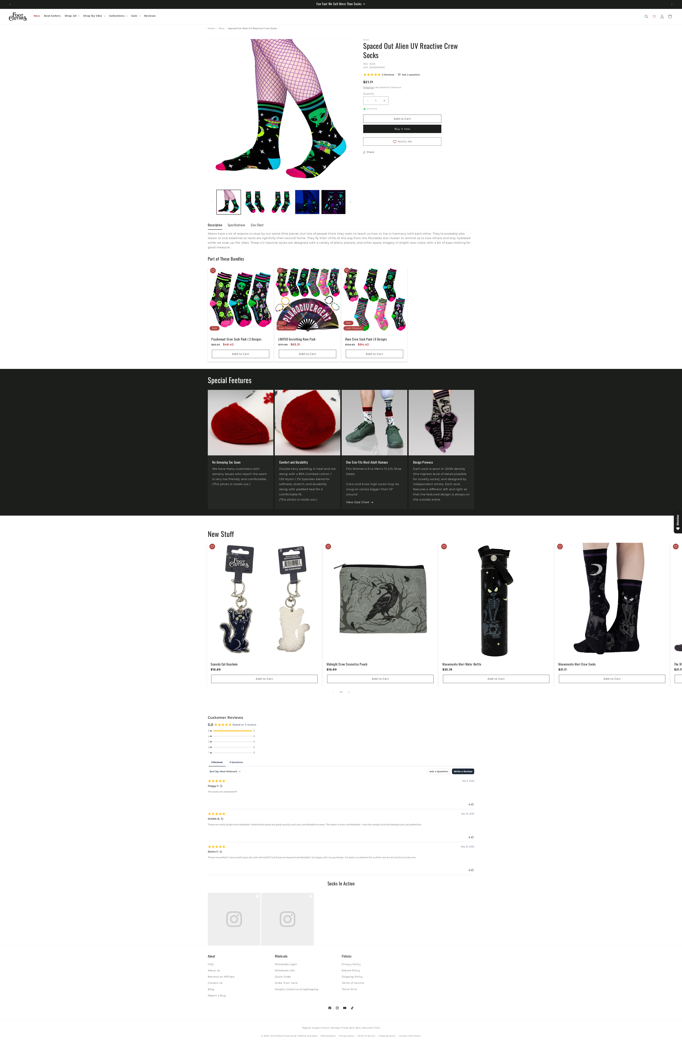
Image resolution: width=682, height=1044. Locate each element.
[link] (234, 919)
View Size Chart (358, 502)
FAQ (211, 964)
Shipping (368, 87)
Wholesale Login (286, 964)
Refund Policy (351, 970)
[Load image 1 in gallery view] (228, 202)
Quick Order (283, 976)
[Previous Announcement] (10, 4)
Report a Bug (217, 995)
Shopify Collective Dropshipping (296, 989)
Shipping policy (387, 1036)
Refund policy (328, 1036)
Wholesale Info (285, 970)
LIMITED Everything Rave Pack (297, 339)
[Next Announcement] (672, 4)
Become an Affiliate (221, 976)
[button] (72, 16)
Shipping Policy (352, 976)
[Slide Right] (350, 202)
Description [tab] (215, 225)
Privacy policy (346, 1036)
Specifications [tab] (236, 225)
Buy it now (402, 129)
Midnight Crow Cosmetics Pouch (347, 664)
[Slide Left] (212, 202)
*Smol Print (349, 989)
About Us (214, 970)
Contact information (410, 1036)
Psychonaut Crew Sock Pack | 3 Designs (236, 339)
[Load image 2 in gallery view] (255, 202)
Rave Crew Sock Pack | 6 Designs (366, 339)
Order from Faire (286, 983)
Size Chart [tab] (257, 225)
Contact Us (215, 983)
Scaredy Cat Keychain (224, 664)
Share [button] (370, 152)
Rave (221, 28)
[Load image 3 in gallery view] (281, 202)
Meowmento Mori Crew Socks (577, 664)
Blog (211, 989)
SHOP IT (234, 919)
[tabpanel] (341, 240)
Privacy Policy (351, 964)
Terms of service (366, 1036)
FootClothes (276, 1036)
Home (211, 28)
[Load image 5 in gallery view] (333, 202)
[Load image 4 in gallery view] (307, 202)
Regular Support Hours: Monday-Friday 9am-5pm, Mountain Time (341, 1027)
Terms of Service (353, 983)
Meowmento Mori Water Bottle (461, 664)
